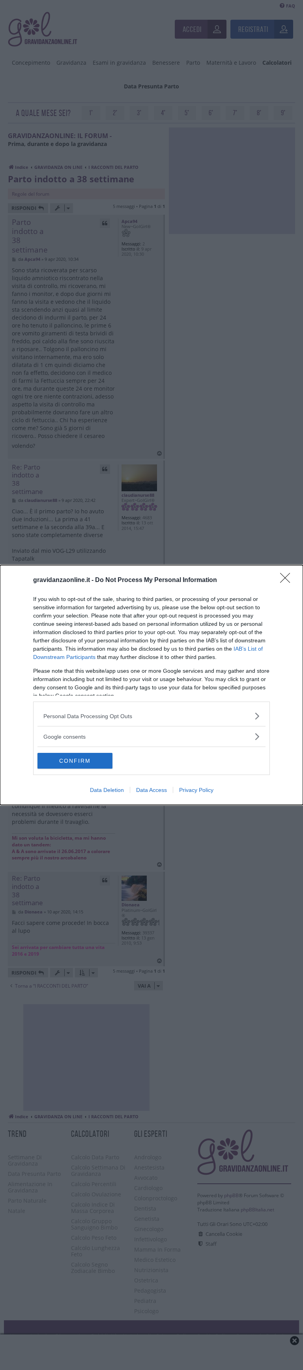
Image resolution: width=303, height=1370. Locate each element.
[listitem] (151, 716)
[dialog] (151, 685)
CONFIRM (75, 761)
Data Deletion (107, 790)
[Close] (287, 580)
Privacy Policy (196, 790)
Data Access (151, 790)
